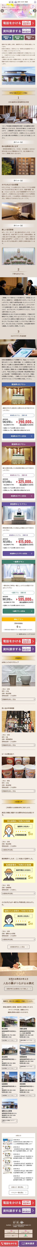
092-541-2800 (11, 1063)
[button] (18, 11)
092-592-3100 (11, 1115)
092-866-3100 (29, 1035)
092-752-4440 (11, 1035)
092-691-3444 (29, 1061)
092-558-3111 (21, 1226)
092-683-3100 (29, 1090)
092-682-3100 (11, 1090)
